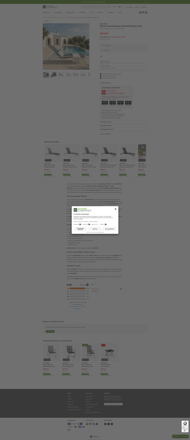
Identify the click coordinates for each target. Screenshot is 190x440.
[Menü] (188, 421)
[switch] (185, 431)
